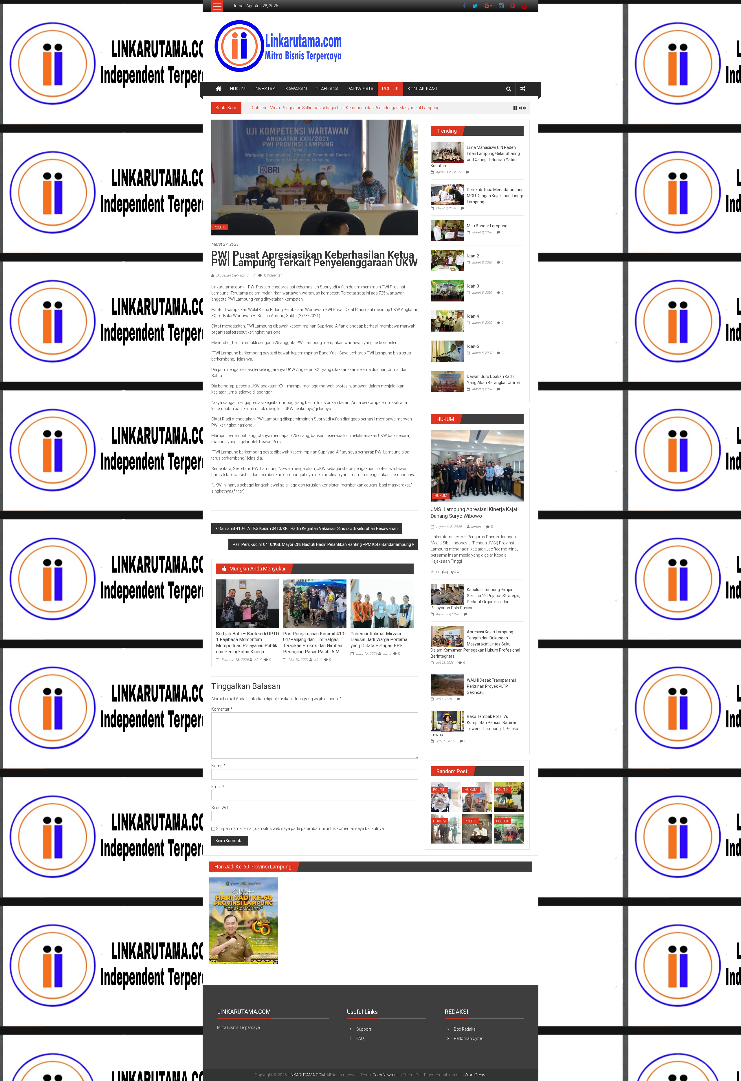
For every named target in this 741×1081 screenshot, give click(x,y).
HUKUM (237, 89)
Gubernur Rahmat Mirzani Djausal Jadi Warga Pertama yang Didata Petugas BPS (379, 640)
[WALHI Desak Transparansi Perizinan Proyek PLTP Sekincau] (447, 685)
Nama (218, 766)
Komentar (221, 709)
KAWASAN (296, 89)
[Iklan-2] (447, 260)
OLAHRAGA (327, 89)
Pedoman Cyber (468, 1038)
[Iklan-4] (447, 320)
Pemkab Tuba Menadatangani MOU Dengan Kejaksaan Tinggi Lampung (495, 195)
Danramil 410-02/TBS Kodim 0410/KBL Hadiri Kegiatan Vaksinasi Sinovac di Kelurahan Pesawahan (308, 528)
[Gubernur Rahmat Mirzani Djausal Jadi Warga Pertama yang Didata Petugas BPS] (382, 603)
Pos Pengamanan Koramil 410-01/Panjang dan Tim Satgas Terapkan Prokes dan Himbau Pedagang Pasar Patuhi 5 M (314, 642)
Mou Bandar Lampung (487, 226)
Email (217, 786)
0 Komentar (272, 275)
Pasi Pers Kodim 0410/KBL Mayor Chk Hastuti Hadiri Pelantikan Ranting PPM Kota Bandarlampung (322, 544)
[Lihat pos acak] (522, 89)
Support (363, 1029)
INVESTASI (265, 89)
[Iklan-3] (447, 290)
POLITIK (390, 89)
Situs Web (220, 807)
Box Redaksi (465, 1029)
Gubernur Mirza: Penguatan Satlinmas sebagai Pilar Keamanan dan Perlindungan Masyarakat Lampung (345, 107)
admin (258, 660)
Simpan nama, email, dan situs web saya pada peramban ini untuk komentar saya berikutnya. (300, 828)
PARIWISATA (360, 89)
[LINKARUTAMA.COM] (218, 89)
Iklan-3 (473, 286)
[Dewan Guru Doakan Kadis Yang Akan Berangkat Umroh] (447, 380)
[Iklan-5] (447, 350)
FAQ (360, 1038)
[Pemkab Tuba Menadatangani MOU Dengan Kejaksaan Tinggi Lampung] (447, 194)
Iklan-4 (473, 316)
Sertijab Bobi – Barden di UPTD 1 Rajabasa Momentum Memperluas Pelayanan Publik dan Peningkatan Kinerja (247, 642)
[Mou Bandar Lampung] (447, 230)
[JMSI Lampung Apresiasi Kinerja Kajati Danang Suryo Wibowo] (477, 465)
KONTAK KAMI (422, 89)
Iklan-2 (473, 256)
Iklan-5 (473, 346)
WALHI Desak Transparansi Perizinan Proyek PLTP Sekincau (491, 686)
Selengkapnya (444, 571)
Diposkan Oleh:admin (232, 275)
